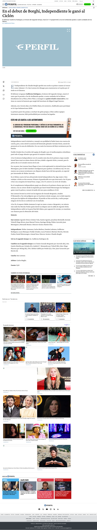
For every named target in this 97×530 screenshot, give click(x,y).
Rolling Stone (54, 518)
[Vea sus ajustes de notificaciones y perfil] (93, 4)
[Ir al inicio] (11, 4)
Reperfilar (50, 514)
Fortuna (43, 516)
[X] (43, 509)
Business (56, 1)
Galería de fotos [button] (9, 23)
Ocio (41, 514)
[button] (36, 48)
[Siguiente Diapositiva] (70, 313)
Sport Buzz (60, 518)
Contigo (37, 518)
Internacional (28, 514)
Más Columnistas (87, 190)
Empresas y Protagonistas (63, 514)
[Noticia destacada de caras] (45, 480)
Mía (56, 516)
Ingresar (80, 4)
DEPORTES (4, 7)
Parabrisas (48, 516)
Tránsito (68, 520)
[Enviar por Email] (3, 94)
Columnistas (79, 155)
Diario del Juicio (93, 514)
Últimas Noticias (22, 4)
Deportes (37, 514)
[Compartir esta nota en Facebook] (3, 82)
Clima (33, 514)
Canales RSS (29, 520)
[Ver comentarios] (94, 8)
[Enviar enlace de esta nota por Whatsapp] (3, 90)
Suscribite (87, 4)
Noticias (61, 1)
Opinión (34, 4)
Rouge (53, 516)
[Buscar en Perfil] (93, 1)
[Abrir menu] (3, 4)
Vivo (88, 514)
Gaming (84, 514)
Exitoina (80, 514)
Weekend (39, 516)
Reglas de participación (61, 520)
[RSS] (54, 509)
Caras (65, 1)
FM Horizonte (65, 516)
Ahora (2, 514)
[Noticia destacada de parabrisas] (63, 480)
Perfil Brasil (75, 1)
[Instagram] (50, 509)
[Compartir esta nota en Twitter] (3, 86)
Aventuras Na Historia (45, 518)
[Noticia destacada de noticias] (10, 480)
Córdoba (45, 514)
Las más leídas (79, 241)
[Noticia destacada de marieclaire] (28, 480)
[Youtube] (47, 509)
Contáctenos (43, 520)
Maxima (69, 518)
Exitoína (69, 1)
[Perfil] (11, 476)
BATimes (59, 516)
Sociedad (39, 4)
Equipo (53, 520)
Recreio (65, 518)
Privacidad (49, 520)
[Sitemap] (58, 509)
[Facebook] (39, 509)
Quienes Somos (36, 520)
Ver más (90, 275)
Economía (17, 514)
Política (29, 4)
